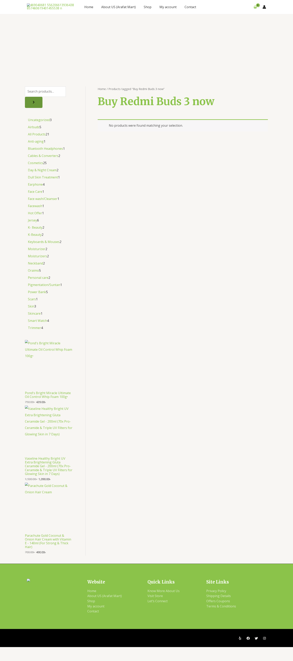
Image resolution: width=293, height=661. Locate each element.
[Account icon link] (264, 7)
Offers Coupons (218, 601)
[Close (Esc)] (50, 650)
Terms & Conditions (221, 606)
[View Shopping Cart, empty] (255, 7)
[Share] (35, 650)
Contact (190, 7)
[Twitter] (256, 638)
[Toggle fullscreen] (21, 650)
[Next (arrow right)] (21, 657)
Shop (147, 7)
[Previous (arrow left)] (7, 657)
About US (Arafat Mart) (118, 7)
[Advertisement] (146, 44)
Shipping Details (218, 596)
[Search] (33, 102)
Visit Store (155, 596)
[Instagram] (264, 638)
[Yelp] (240, 638)
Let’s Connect (157, 601)
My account (168, 7)
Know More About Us (163, 591)
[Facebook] (248, 638)
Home (88, 7)
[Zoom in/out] (7, 650)
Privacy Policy (216, 591)
